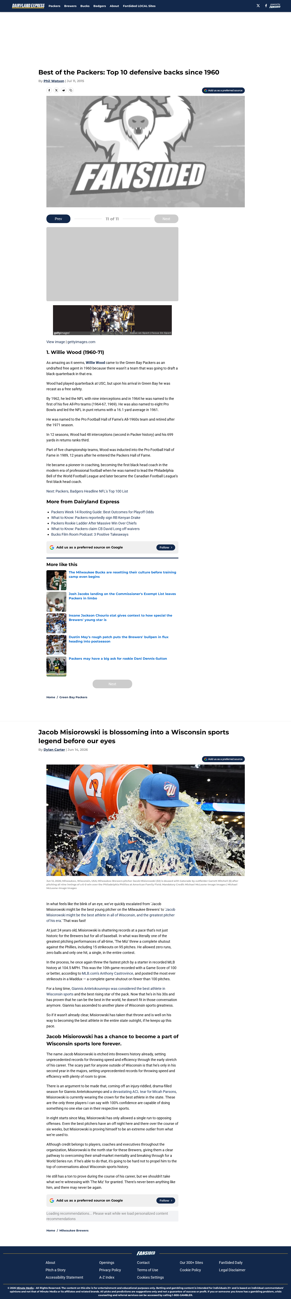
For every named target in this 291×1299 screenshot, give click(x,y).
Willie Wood (95, 363)
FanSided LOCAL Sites (139, 6)
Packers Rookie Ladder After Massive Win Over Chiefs (94, 523)
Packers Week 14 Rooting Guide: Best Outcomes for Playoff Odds (102, 512)
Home (50, 697)
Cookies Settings (150, 1277)
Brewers (70, 6)
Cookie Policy (190, 1270)
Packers (54, 6)
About (114, 6)
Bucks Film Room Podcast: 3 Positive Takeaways (89, 534)
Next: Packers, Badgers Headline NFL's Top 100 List (87, 491)
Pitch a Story (56, 1270)
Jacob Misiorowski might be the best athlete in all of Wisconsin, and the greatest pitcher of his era (110, 915)
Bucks (84, 6)
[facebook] (266, 5)
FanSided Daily (231, 1262)
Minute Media (25, 1287)
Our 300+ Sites (191, 1262)
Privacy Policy (110, 1270)
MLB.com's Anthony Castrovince (107, 973)
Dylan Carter (54, 750)
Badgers (99, 6)
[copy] (71, 90)
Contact (143, 1262)
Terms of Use (147, 1270)
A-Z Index (106, 1277)
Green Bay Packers (73, 697)
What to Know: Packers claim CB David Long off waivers (95, 529)
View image (55, 342)
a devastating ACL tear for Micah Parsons (143, 1091)
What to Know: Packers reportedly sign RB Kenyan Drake (95, 517)
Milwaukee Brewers (73, 1230)
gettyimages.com (81, 342)
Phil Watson (54, 81)
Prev (58, 219)
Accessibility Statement (64, 1277)
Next (166, 219)
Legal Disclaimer (232, 1270)
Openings (106, 1262)
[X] (258, 5)
